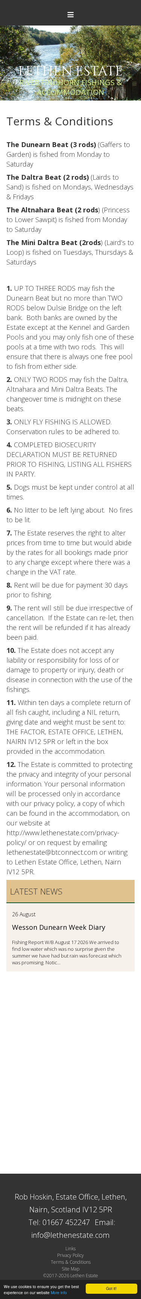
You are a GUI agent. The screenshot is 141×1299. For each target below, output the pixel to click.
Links (70, 1248)
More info (59, 1292)
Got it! (111, 1288)
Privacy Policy (70, 1255)
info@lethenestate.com (70, 1235)
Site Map (70, 1269)
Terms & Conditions (71, 1262)
